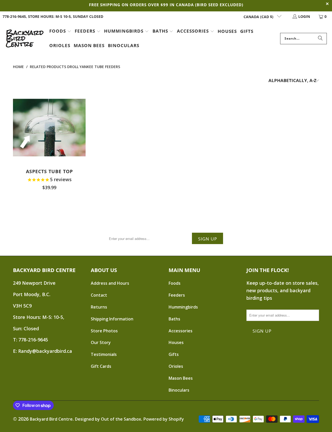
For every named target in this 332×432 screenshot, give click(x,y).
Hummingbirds (183, 307)
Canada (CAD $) (259, 16)
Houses (176, 342)
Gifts (174, 354)
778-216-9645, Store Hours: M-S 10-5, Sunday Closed (53, 16)
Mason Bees (181, 378)
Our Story (101, 342)
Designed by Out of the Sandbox (108, 419)
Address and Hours (110, 283)
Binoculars (179, 390)
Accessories (180, 331)
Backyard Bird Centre (51, 419)
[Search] (320, 38)
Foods (175, 283)
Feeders (177, 295)
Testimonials (104, 354)
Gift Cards (101, 366)
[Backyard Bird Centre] (24, 38)
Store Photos (104, 331)
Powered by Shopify (163, 419)
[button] (60, 31)
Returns (99, 307)
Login (304, 16)
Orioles (176, 366)
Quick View (49, 140)
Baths (174, 319)
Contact (99, 295)
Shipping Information (112, 319)
